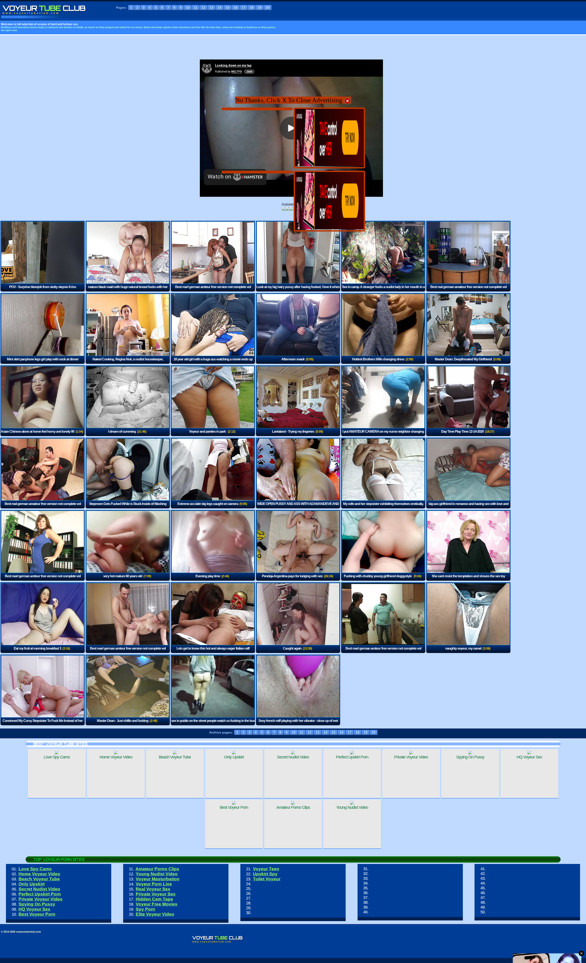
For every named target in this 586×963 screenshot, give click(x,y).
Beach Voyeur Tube (39, 879)
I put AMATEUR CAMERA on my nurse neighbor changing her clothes (383, 434)
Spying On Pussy (37, 904)
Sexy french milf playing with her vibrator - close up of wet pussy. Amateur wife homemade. (298, 724)
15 (227, 7)
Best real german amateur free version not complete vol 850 (43, 507)
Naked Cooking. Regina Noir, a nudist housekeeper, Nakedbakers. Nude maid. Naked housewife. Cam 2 (125, 362)
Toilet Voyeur (266, 879)
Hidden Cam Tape (154, 899)
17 (243, 7)
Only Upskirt (32, 884)
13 (211, 7)
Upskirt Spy (265, 873)
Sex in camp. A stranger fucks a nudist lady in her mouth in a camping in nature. (383, 290)
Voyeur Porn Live (154, 884)
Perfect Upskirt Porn (40, 894)
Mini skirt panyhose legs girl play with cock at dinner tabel (43, 362)
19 (259, 7)
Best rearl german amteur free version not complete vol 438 (213, 290)
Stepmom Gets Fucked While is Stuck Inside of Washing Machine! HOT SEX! (127, 507)
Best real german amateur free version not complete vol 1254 (468, 290)
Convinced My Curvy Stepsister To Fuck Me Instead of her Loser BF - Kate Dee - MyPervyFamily (43, 724)
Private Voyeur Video (40, 899)
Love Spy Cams (35, 868)
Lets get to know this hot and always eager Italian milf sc (213, 651)
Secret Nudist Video (39, 889)
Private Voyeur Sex (156, 894)
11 (195, 7)
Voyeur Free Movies (156, 904)
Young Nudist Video (157, 873)
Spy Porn (145, 909)
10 (188, 7)
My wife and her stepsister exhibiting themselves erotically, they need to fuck (383, 507)
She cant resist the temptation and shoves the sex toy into (468, 579)
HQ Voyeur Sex (34, 909)
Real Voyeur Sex (153, 889)
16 (235, 7)
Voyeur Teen (266, 868)
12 (203, 7)
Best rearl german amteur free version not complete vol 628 (43, 579)
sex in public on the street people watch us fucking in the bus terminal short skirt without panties (213, 724)
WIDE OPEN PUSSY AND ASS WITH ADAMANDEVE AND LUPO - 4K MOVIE (298, 507)
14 (219, 7)
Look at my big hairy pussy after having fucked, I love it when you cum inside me (298, 290)
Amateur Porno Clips (157, 868)
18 (251, 7)
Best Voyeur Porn (37, 914)
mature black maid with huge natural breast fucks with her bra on (128, 290)
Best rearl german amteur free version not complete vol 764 (128, 651)
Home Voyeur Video (39, 873)
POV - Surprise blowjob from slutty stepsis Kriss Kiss (42, 290)
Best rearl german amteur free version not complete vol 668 (383, 651)
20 (267, 7)
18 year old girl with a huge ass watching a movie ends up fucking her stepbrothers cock (213, 362)
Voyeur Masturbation (157, 879)
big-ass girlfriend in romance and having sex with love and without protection (468, 507)
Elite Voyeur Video (155, 914)
